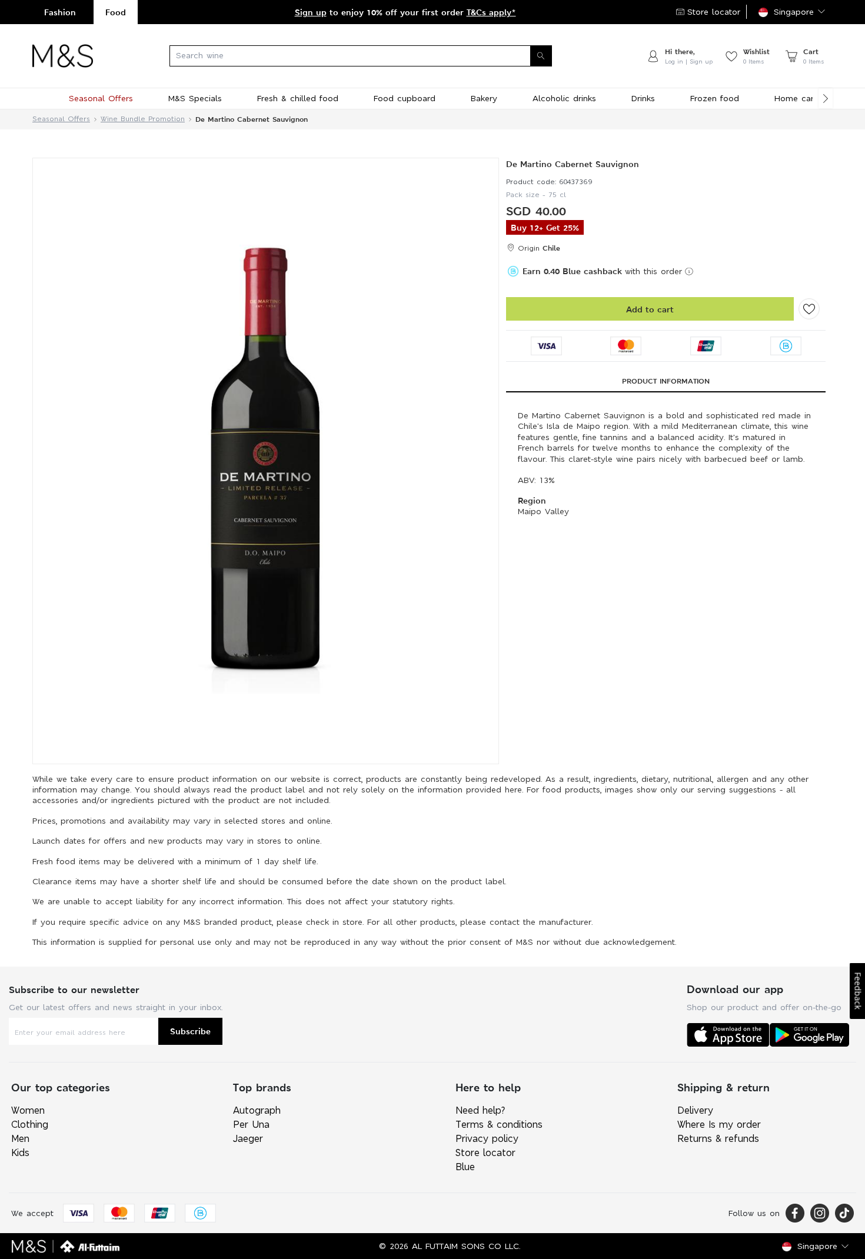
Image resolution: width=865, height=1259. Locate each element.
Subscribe (190, 1031)
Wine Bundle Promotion (143, 119)
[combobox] (369, 55)
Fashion (60, 12)
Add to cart (650, 309)
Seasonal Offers (61, 119)
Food (115, 12)
